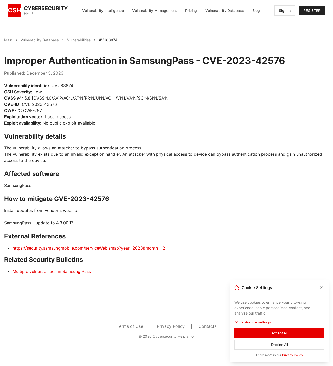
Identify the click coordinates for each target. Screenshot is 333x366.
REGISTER (312, 10)
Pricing (191, 10)
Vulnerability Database (224, 10)
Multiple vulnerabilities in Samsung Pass (51, 271)
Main (8, 40)
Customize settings (255, 322)
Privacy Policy (171, 326)
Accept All (279, 333)
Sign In (285, 10)
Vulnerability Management (154, 10)
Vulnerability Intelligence (103, 10)
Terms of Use (130, 326)
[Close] (321, 288)
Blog (256, 10)
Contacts (207, 326)
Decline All (279, 345)
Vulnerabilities (79, 40)
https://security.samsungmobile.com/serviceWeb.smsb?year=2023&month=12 (88, 248)
